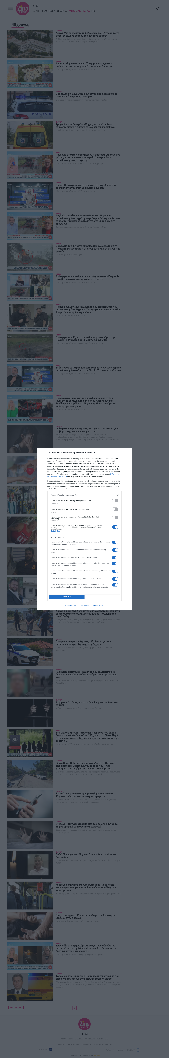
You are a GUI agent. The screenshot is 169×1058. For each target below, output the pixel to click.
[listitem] (84, 495)
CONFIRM (66, 597)
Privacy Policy (98, 606)
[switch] (115, 500)
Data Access (84, 606)
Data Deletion (70, 606)
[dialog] (84, 529)
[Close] (127, 452)
